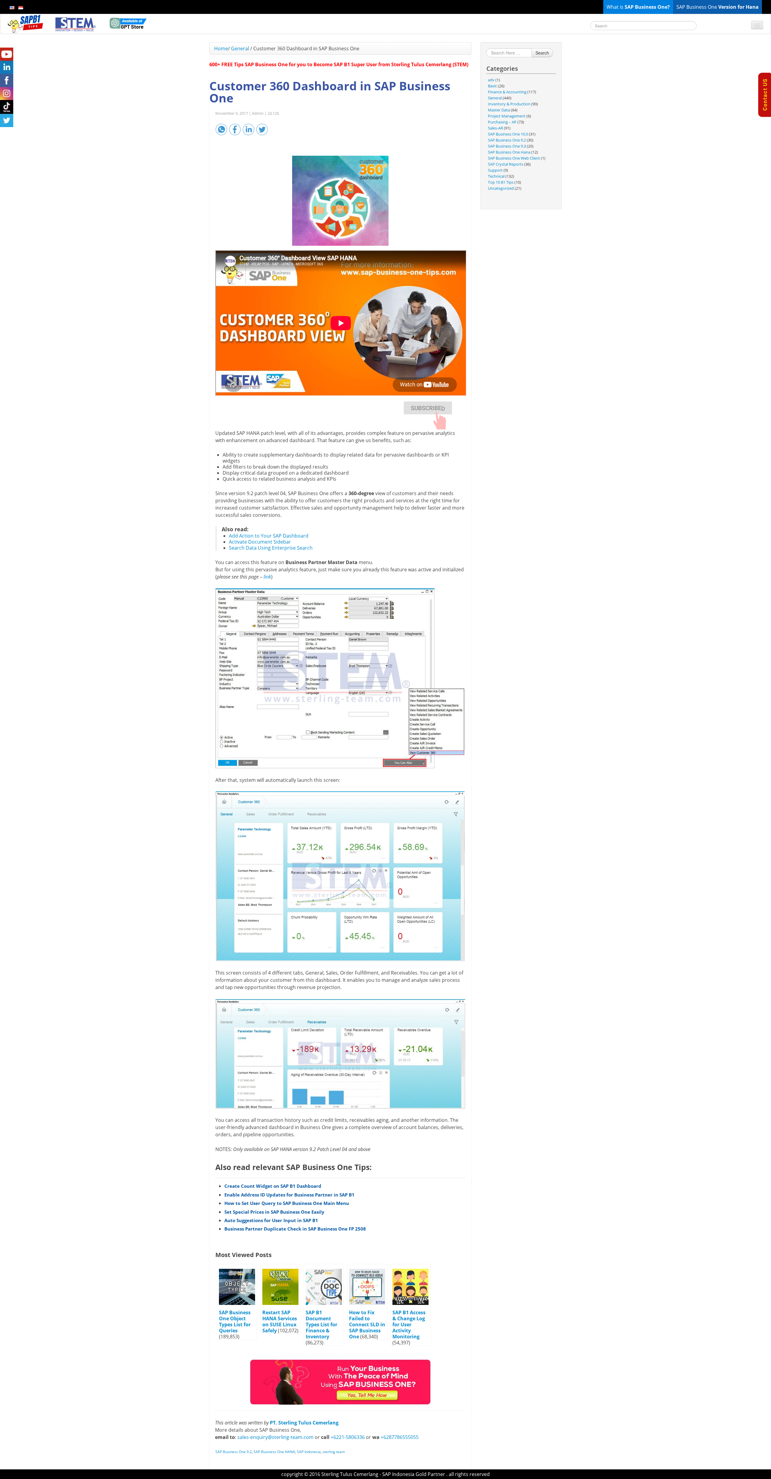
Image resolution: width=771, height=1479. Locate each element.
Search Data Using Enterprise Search (271, 547)
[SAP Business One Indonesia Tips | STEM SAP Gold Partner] (25, 23)
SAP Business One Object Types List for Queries (235, 1321)
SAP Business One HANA (274, 1451)
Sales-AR (495, 128)
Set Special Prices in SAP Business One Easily (274, 1212)
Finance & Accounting (507, 92)
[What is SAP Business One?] (340, 1381)
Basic (492, 86)
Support (495, 170)
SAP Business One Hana (509, 152)
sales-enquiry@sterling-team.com (275, 1437)
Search (542, 53)
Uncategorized (501, 188)
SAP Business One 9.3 (507, 146)
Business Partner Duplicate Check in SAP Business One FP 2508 (295, 1229)
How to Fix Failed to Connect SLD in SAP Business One (367, 1324)
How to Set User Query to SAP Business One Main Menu (286, 1203)
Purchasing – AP (502, 122)
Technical (496, 176)
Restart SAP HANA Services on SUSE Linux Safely (279, 1321)
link (267, 576)
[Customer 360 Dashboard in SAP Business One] (340, 201)
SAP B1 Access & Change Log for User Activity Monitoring (409, 1324)
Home (221, 48)
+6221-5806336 (348, 1437)
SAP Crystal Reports (505, 164)
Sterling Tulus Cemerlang (349, 1474)
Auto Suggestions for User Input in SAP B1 (271, 1220)
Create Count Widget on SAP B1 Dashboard (272, 1186)
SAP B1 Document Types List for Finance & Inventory (321, 1324)
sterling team (334, 1451)
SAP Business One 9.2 (233, 1451)
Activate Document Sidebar (260, 541)
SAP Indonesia (309, 1451)
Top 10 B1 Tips (500, 182)
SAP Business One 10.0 (508, 134)
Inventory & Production (509, 104)
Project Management (507, 116)
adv (491, 80)
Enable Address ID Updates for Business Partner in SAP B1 (289, 1195)
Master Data (499, 110)
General (240, 48)
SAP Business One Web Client (514, 158)
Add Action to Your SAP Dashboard (268, 535)
